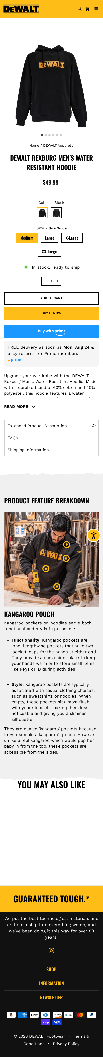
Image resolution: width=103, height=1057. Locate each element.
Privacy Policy (66, 1043)
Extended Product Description (37, 425)
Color (51, 202)
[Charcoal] (57, 213)
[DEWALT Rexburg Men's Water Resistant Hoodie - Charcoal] (28, 877)
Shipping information (28, 449)
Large (49, 238)
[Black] (43, 213)
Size (51, 228)
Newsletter (51, 997)
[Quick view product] (38, 830)
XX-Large (49, 252)
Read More (17, 406)
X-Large (72, 238)
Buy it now (52, 313)
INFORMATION (51, 983)
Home (34, 145)
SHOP (51, 969)
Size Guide (58, 228)
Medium (27, 238)
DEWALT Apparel (57, 145)
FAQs (13, 437)
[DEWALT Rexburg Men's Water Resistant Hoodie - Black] (11, 877)
